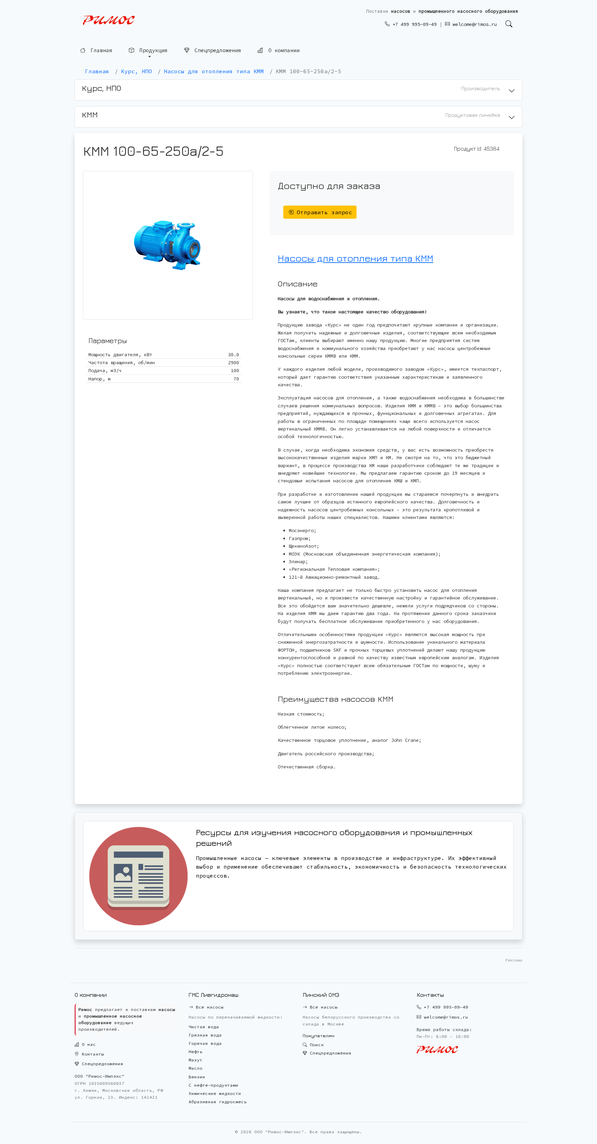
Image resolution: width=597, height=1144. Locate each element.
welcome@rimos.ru (473, 24)
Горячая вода (205, 1043)
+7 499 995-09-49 (413, 24)
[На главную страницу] (109, 20)
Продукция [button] (152, 50)
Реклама (513, 960)
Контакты (91, 1054)
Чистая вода (204, 1026)
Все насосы (208, 1007)
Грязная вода (205, 1035)
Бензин (197, 1076)
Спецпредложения (216, 50)
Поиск (315, 1044)
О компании (282, 50)
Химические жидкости (215, 1093)
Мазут (195, 1059)
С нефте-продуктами (213, 1085)
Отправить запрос (322, 212)
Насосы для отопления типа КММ (355, 258)
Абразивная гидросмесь (218, 1101)
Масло (195, 1068)
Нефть (195, 1051)
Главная (99, 49)
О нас (87, 1044)
